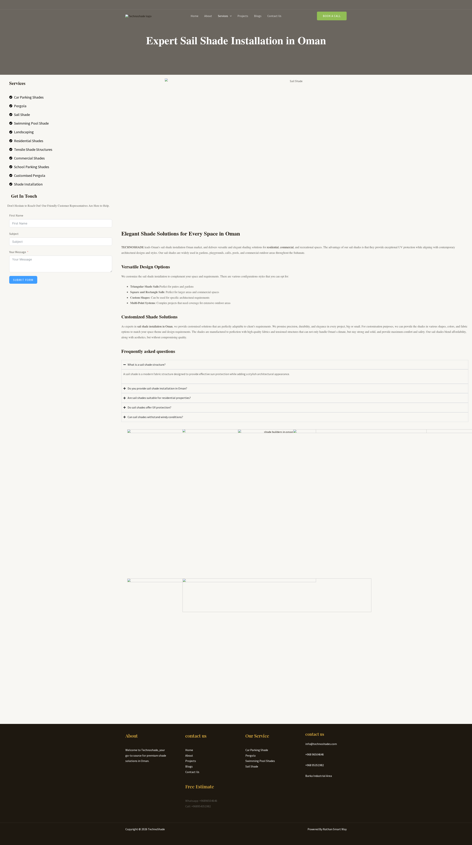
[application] (230, 15)
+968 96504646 (314, 754)
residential (273, 247)
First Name (16, 215)
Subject (14, 234)
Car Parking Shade (256, 750)
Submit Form (23, 280)
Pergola (250, 755)
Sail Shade (251, 766)
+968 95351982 (314, 765)
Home (194, 16)
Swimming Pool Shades (260, 761)
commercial (287, 247)
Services (223, 16)
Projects (242, 16)
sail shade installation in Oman (155, 326)
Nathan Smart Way (335, 829)
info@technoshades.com (321, 744)
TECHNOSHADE (132, 247)
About (208, 16)
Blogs (257, 16)
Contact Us (274, 16)
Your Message (17, 252)
